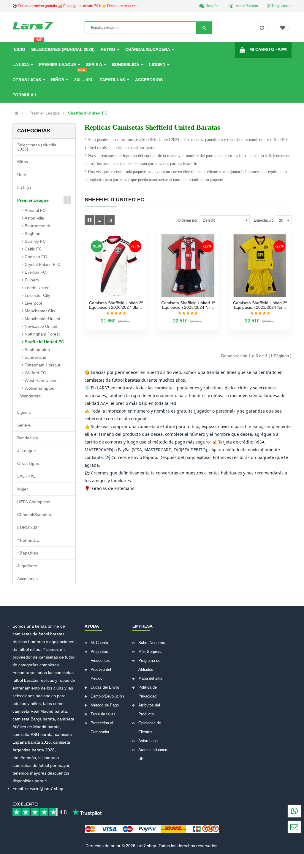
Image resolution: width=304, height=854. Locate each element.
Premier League (44, 113)
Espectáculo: (264, 220)
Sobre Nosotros (151, 642)
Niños (22, 161)
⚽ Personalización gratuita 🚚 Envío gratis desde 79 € (74, 6)
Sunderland (35, 357)
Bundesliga (27, 437)
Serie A (24, 425)
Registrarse (281, 6)
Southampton (37, 349)
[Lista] (99, 220)
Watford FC (35, 372)
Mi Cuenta (99, 642)
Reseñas (212, 6)
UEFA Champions (33, 501)
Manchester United (42, 318)
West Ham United (41, 380)
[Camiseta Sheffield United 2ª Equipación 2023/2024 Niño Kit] (260, 265)
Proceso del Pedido (101, 674)
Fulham (32, 280)
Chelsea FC (36, 256)
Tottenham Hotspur (43, 365)
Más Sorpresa (150, 651)
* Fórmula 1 (28, 540)
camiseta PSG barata (32, 734)
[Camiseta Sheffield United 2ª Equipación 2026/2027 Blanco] (116, 265)
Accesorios (27, 578)
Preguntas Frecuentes (100, 656)
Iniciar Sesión (245, 6)
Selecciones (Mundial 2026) (37, 146)
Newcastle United (41, 326)
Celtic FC (33, 249)
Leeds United (37, 287)
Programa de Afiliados (149, 665)
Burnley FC (35, 241)
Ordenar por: (188, 220)
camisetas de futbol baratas (38, 634)
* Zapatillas (27, 553)
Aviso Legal (148, 741)
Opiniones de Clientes (149, 727)
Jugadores (27, 565)
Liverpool (33, 303)
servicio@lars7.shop (44, 788)
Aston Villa (34, 218)
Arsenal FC (35, 210)
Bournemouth (37, 225)
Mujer (22, 489)
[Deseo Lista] (284, 28)
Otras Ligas (28, 463)
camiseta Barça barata (33, 719)
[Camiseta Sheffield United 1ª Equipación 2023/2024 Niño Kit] (188, 265)
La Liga (24, 187)
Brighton (32, 233)
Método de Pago (105, 705)
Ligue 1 (24, 412)
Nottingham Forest (42, 334)
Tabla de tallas (103, 714)
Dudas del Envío (105, 687)
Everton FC (35, 272)
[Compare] (263, 28)
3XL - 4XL (26, 476)
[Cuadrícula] (89, 220)
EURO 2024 (28, 527)
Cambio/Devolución (107, 696)
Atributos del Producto (149, 709)
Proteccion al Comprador (102, 727)
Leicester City (37, 295)
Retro (22, 174)
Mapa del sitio (150, 678)
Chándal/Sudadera (35, 514)
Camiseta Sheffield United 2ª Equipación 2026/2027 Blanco (116, 305)
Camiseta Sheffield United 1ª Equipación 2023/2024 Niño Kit (188, 305)
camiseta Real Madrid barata (39, 711)
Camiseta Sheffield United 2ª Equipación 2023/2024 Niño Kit (260, 305)
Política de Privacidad (147, 691)
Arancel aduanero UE (153, 754)
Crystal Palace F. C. (43, 264)
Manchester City (40, 310)
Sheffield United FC (87, 113)
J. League (26, 450)
